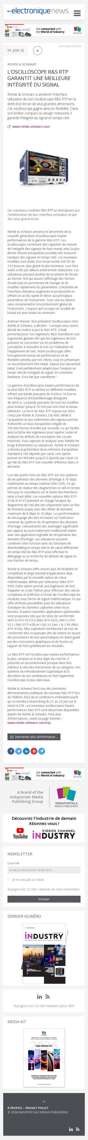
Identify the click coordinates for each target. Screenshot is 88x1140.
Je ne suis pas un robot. (28, 880)
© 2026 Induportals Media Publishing (37, 1112)
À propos (14, 1108)
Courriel (13, 863)
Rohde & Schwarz (21, 64)
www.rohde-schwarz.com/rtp (29, 723)
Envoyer (44, 899)
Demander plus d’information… (35, 737)
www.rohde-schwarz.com (31, 126)
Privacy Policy (36, 1108)
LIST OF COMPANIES (22, 1116)
